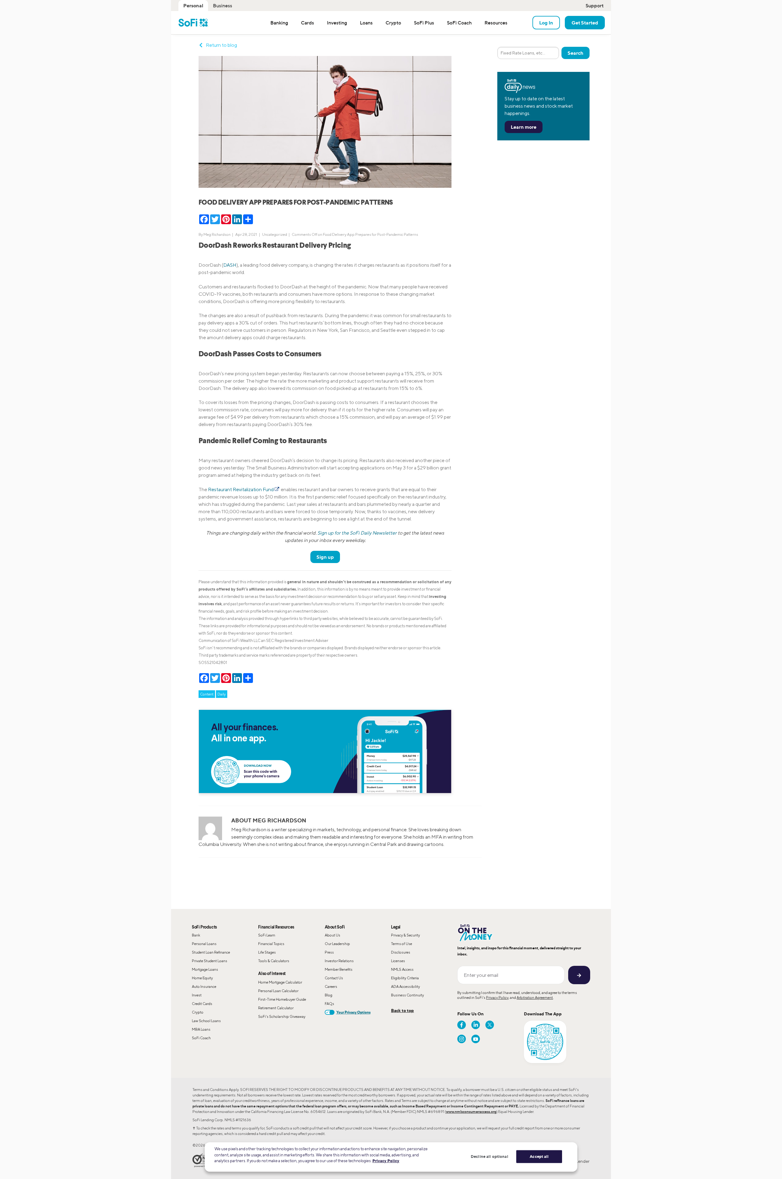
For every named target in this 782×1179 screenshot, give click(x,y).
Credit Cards (202, 1003)
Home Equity (202, 978)
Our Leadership (337, 943)
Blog (328, 995)
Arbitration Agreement (535, 997)
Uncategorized (274, 234)
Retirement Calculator (276, 1008)
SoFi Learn (266, 935)
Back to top (402, 1010)
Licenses (398, 960)
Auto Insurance (204, 986)
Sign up (325, 557)
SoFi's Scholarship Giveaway (281, 1016)
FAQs (329, 1003)
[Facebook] (461, 1025)
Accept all (539, 1156)
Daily (221, 694)
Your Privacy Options (353, 1012)
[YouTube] (475, 1039)
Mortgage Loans (205, 969)
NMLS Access (402, 969)
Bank (196, 935)
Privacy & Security (405, 935)
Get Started (585, 23)
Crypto (197, 1012)
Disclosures (400, 952)
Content (207, 694)
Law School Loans (206, 1020)
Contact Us (334, 978)
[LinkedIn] (475, 1025)
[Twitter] (489, 1025)
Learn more (523, 127)
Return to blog (221, 45)
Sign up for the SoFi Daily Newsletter (357, 533)
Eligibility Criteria (405, 978)
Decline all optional (489, 1156)
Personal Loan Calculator (278, 990)
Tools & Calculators (273, 960)
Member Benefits (339, 969)
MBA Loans (201, 1029)
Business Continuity (407, 995)
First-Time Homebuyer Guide (282, 999)
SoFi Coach (201, 1038)
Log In (546, 23)
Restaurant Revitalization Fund (241, 489)
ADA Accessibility (405, 986)
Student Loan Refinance (211, 952)
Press (329, 952)
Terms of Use (401, 943)
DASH (229, 265)
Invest (197, 995)
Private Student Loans (209, 960)
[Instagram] (461, 1039)
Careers (331, 986)
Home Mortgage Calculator (280, 982)
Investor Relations (339, 960)
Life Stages (267, 952)
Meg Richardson (217, 234)
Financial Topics (271, 943)
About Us (332, 935)
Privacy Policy (497, 997)
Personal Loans (204, 943)
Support (595, 5)
